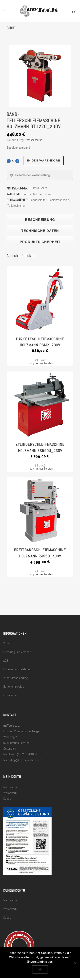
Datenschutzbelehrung (17, 669)
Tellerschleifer (16, 206)
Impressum (10, 695)
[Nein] (74, 963)
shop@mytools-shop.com (26, 760)
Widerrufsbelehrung (15, 678)
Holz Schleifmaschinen (36, 194)
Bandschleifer (38, 200)
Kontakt (8, 643)
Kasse (7, 799)
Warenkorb (10, 793)
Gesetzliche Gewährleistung (32, 175)
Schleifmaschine (58, 200)
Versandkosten (33, 140)
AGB (5, 661)
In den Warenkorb (43, 160)
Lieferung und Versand (17, 652)
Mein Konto (10, 787)
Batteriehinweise (13, 686)
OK (40, 969)
